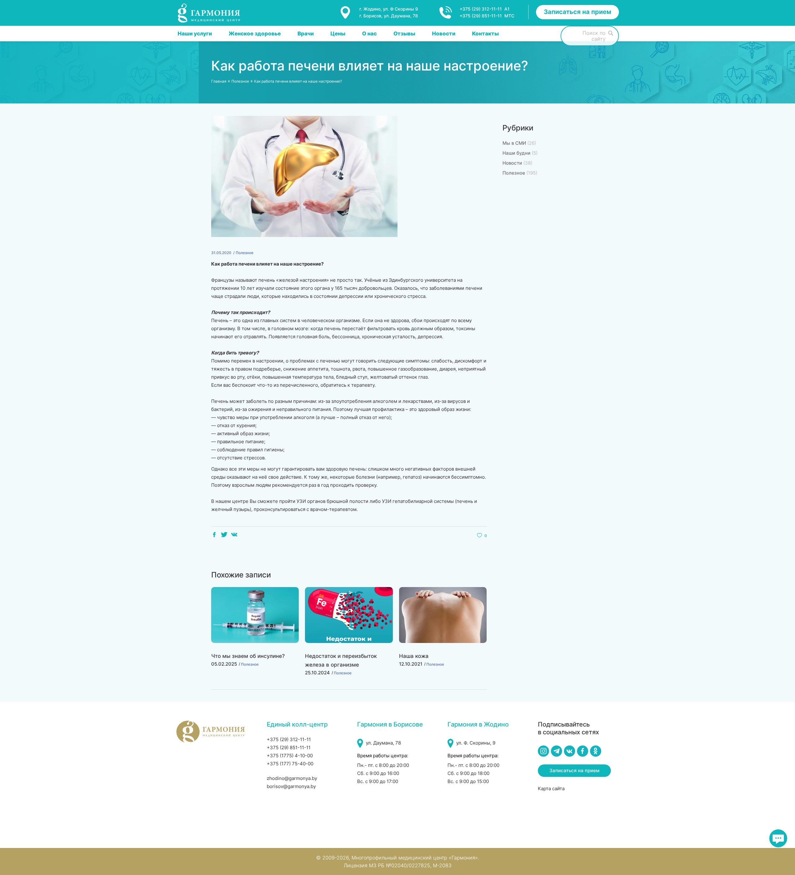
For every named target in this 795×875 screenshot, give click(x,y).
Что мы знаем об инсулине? (248, 656)
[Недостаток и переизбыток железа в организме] (349, 615)
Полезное (240, 81)
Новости (512, 163)
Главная (218, 81)
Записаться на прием (577, 12)
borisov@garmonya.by (291, 786)
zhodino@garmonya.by (292, 778)
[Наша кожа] (443, 615)
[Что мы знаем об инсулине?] (255, 615)
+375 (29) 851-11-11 (289, 747)
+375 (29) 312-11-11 (289, 739)
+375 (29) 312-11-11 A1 (485, 8)
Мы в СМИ (514, 143)
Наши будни (516, 153)
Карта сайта (551, 788)
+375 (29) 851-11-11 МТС (487, 15)
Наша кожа (414, 656)
